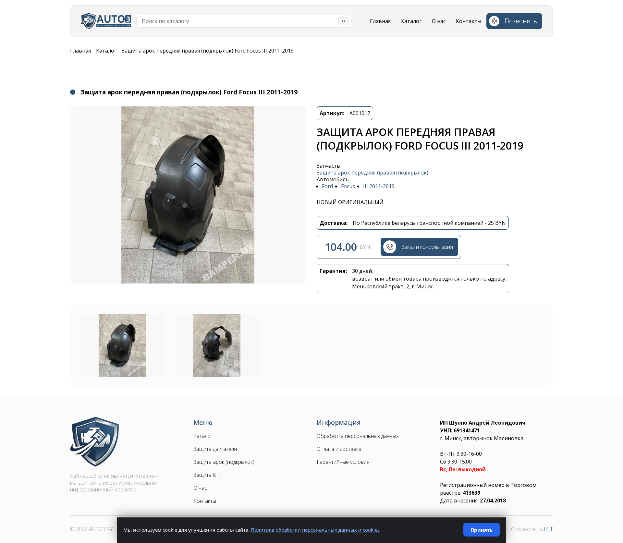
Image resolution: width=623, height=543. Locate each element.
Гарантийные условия (343, 462)
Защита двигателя (215, 449)
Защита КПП (208, 475)
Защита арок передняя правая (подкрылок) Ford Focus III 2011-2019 (208, 50)
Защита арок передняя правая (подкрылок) (372, 172)
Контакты (468, 21)
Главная (380, 21)
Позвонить (521, 21)
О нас (439, 21)
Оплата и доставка (339, 449)
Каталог (411, 21)
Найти (343, 21)
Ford (327, 186)
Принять (481, 529)
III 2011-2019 (379, 186)
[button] (188, 195)
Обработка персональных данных (358, 436)
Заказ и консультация (427, 246)
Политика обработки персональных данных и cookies (315, 529)
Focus (348, 186)
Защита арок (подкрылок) (223, 462)
